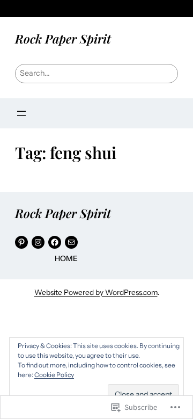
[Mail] (71, 242)
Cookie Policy (54, 375)
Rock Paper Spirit (63, 39)
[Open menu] (21, 113)
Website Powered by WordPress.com (96, 292)
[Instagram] (38, 242)
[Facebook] (54, 242)
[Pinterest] (21, 242)
